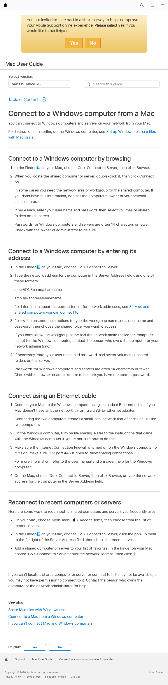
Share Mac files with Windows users (38, 610)
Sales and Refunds (55, 676)
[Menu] (163, 5)
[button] (141, 5)
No (92, 43)
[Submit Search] (88, 84)
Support (20, 659)
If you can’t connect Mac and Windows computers (50, 623)
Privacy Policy (13, 676)
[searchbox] (122, 84)
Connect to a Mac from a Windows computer (45, 616)
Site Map (75, 676)
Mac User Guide (24, 64)
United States (155, 672)
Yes (74, 43)
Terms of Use (32, 676)
